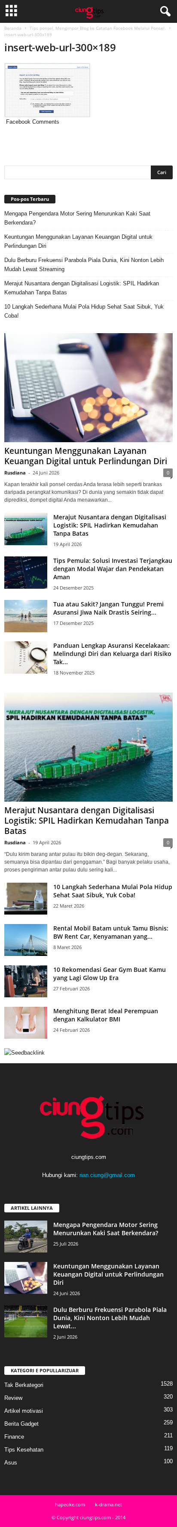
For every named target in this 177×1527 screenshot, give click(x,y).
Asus (10, 1462)
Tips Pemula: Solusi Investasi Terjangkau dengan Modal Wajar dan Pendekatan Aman (112, 568)
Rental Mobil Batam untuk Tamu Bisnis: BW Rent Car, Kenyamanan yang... (110, 932)
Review (13, 1398)
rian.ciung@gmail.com (107, 1175)
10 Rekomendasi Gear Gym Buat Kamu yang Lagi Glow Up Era (109, 973)
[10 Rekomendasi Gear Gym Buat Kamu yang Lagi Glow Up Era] (25, 981)
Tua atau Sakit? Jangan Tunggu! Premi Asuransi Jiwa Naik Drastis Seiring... (108, 608)
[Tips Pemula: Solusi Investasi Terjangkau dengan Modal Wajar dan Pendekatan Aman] (25, 572)
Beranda (12, 28)
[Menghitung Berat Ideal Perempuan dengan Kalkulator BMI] (25, 1023)
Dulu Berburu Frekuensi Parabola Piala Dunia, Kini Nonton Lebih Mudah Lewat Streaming (84, 264)
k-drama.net (108, 1504)
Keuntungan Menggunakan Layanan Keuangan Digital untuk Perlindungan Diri (78, 241)
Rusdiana (15, 472)
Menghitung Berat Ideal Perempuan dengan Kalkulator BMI (105, 1015)
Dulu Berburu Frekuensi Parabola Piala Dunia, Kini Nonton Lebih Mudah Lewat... (110, 1317)
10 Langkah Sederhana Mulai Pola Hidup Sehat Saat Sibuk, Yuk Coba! (84, 311)
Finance (14, 1436)
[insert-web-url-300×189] (88, 90)
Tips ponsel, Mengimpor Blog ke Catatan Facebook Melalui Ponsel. (98, 28)
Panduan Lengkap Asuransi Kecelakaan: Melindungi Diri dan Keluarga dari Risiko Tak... (112, 653)
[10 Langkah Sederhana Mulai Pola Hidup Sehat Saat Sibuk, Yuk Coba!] (25, 899)
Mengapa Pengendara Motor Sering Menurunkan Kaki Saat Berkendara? (77, 218)
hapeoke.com (70, 1504)
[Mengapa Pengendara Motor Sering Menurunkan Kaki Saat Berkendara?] (25, 1237)
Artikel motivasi (23, 1411)
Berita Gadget (21, 1424)
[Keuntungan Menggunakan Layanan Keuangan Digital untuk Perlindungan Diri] (88, 387)
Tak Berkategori (23, 1385)
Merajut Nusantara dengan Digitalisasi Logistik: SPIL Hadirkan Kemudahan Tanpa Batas (81, 288)
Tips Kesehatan (23, 1449)
